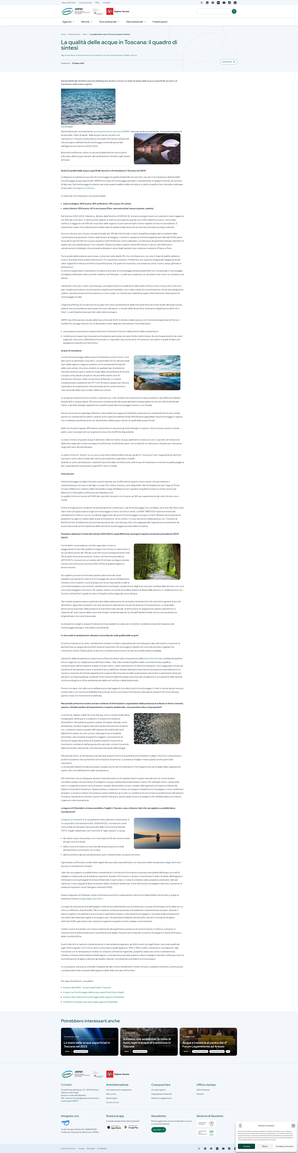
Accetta (246, 1146)
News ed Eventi (68, 2)
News (85, 34)
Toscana (133, 55)
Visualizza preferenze (284, 1146)
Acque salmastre (82, 55)
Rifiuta (264, 1146)
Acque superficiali (96, 55)
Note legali (91, 1148)
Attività (85, 21)
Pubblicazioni (160, 21)
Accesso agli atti (158, 1090)
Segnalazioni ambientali (161, 1094)
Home (63, 34)
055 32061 (73, 1092)
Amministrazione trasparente (119, 1090)
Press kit (200, 1094)
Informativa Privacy (68, 1148)
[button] (293, 1126)
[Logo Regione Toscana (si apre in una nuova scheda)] (118, 11)
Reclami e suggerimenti (161, 1098)
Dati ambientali (134, 21)
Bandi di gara (111, 1098)
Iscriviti (157, 1129)
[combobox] (214, 11)
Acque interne (69, 55)
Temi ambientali (108, 21)
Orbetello (126, 55)
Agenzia (66, 21)
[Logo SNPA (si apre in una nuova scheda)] (97, 11)
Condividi (227, 61)
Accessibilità (102, 1148)
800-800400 (80, 1095)
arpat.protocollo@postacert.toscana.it (82, 1098)
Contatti (106, 2)
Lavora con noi (85, 2)
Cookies (81, 1148)
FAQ (97, 2)
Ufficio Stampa (203, 1090)
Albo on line (111, 1094)
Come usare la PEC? (70, 1101)
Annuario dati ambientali (112, 55)
